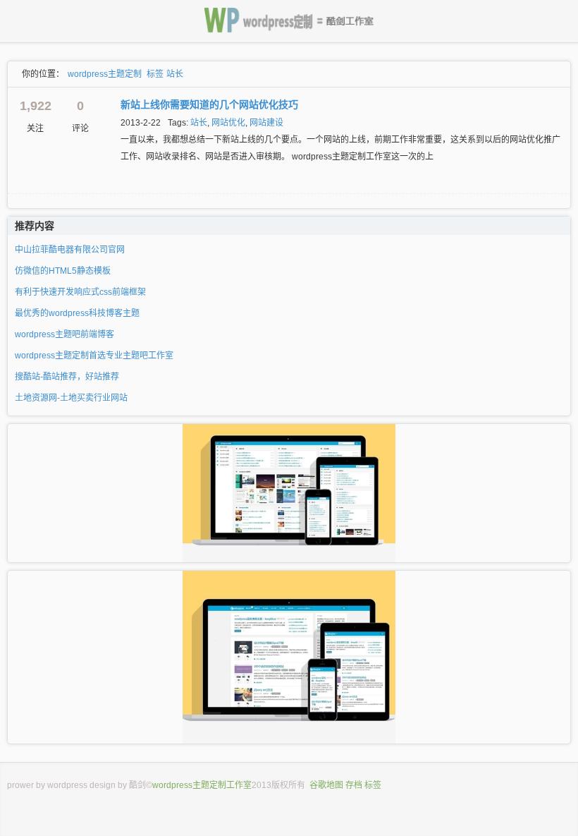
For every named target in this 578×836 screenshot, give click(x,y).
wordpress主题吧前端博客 (64, 334)
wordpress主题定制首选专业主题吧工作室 (94, 356)
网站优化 (228, 123)
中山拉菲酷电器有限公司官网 (70, 250)
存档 (353, 785)
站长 (174, 74)
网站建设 (266, 123)
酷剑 (137, 785)
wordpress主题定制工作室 (202, 785)
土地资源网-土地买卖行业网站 (71, 398)
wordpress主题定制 (105, 74)
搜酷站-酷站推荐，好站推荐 (67, 377)
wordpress (67, 785)
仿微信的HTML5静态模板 (63, 271)
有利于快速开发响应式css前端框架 (80, 292)
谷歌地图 (326, 785)
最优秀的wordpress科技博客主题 (77, 313)
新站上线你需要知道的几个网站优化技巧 (209, 104)
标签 (155, 74)
